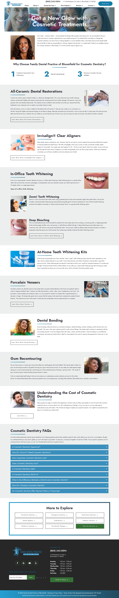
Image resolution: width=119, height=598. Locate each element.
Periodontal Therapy (58, 526)
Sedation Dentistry (89, 520)
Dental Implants (28, 520)
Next (30, 577)
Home (27, 6)
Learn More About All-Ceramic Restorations (26, 119)
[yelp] (36, 563)
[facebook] (17, 563)
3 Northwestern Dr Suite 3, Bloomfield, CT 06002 (80, 2)
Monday (53, 561)
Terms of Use (68, 593)
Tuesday (53, 564)
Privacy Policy (58, 593)
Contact (90, 6)
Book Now (105, 4)
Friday (52, 571)
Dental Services (49, 6)
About (35, 6)
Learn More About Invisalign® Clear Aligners (26, 158)
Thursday (53, 568)
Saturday (53, 573)
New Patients (65, 6)
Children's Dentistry (27, 526)
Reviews (79, 6)
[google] (23, 563)
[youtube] (29, 563)
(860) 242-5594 (53, 1)
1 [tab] (36, 578)
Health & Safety (60, 580)
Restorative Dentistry (89, 515)
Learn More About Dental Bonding (23, 342)
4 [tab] (43, 578)
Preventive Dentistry (28, 515)
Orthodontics (58, 520)
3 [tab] (41, 578)
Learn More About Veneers (21, 304)
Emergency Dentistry (58, 515)
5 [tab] (45, 578)
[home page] (14, 3)
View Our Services (89, 526)
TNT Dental (97, 593)
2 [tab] (38, 578)
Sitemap (50, 593)
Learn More (21, 416)
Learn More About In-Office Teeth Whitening (45, 236)
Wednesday (54, 566)
